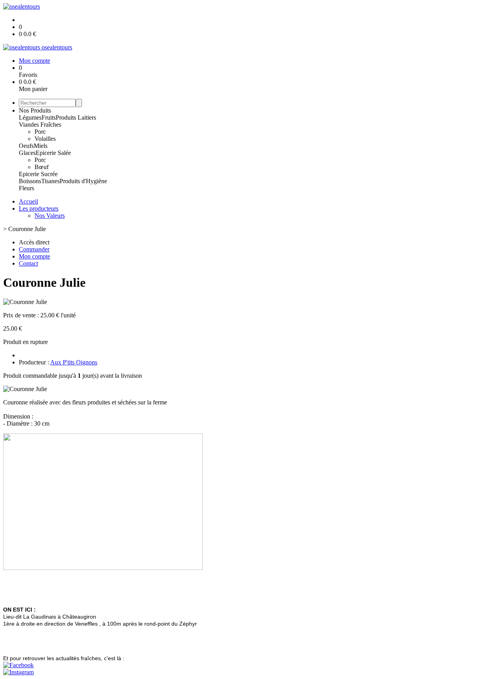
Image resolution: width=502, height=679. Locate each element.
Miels (40, 145)
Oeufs (26, 145)
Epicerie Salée (53, 152)
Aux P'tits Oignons (73, 362)
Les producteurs (38, 208)
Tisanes (50, 181)
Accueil (28, 201)
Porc (40, 131)
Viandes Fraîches (40, 124)
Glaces (27, 152)
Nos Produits (35, 110)
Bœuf (42, 167)
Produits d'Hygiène (83, 181)
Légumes (30, 117)
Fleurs (26, 188)
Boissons (30, 181)
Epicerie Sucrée (38, 174)
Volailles (45, 138)
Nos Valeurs (50, 215)
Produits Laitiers (76, 117)
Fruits (49, 117)
